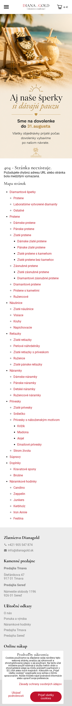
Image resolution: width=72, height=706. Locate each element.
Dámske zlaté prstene (31, 241)
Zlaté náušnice (23, 309)
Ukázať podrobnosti (16, 694)
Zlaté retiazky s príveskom (31, 352)
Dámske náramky (25, 377)
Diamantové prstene (27, 284)
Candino (19, 487)
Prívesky (15, 401)
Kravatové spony (24, 469)
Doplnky (15, 463)
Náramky (16, 370)
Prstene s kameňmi (26, 290)
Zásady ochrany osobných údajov (40, 684)
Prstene (18, 198)
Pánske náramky (24, 383)
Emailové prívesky (29, 444)
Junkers (18, 500)
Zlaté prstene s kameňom (34, 253)
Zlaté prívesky (22, 407)
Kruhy (17, 321)
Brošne (18, 475)
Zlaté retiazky (22, 340)
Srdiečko (19, 414)
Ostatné (18, 210)
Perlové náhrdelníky (26, 346)
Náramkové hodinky (23, 481)
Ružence (19, 358)
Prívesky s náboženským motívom (36, 420)
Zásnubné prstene (25, 266)
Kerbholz (19, 506)
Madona (23, 432)
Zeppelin (19, 494)
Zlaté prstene (22, 235)
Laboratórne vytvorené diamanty (35, 204)
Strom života (22, 451)
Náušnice (16, 303)
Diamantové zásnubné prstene (38, 278)
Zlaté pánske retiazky (27, 364)
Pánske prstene (23, 229)
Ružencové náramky (27, 395)
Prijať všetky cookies (46, 696)
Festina (18, 518)
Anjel (20, 438)
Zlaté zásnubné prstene (33, 272)
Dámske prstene (24, 223)
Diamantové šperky (23, 192)
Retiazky (15, 333)
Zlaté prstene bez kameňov (35, 260)
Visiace (18, 315)
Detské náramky (24, 389)
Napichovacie (22, 327)
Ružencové (20, 297)
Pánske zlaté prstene (31, 247)
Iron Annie (20, 512)
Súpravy (15, 457)
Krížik (21, 426)
